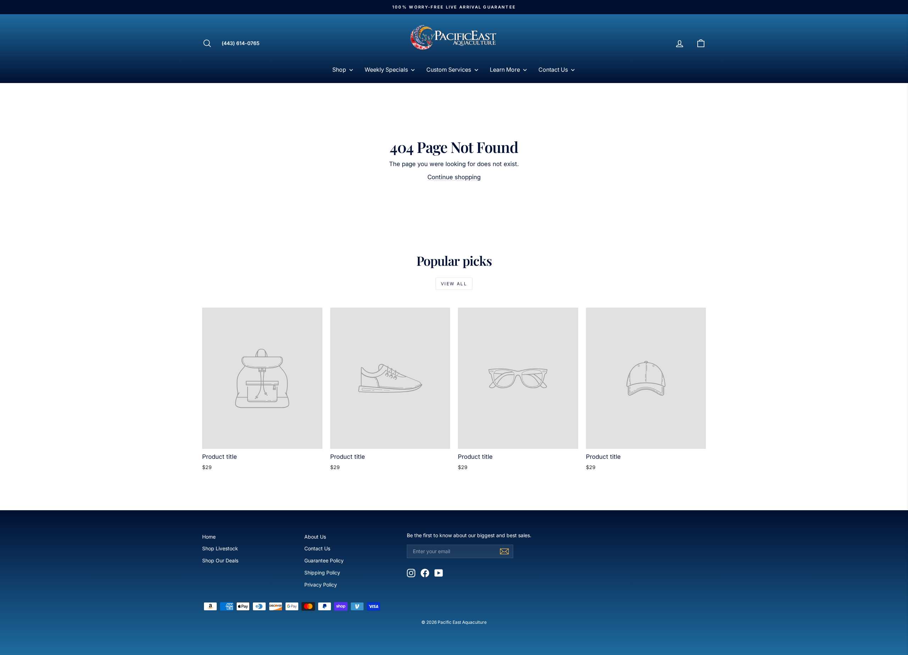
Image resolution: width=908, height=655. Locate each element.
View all (454, 283)
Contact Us (317, 548)
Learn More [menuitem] (505, 69)
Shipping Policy (322, 572)
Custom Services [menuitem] (448, 69)
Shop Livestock (220, 548)
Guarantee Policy (324, 560)
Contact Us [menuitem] (553, 69)
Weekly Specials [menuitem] (386, 69)
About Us (315, 537)
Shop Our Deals (220, 560)
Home (209, 537)
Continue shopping (454, 177)
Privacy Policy (320, 585)
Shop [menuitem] (339, 69)
